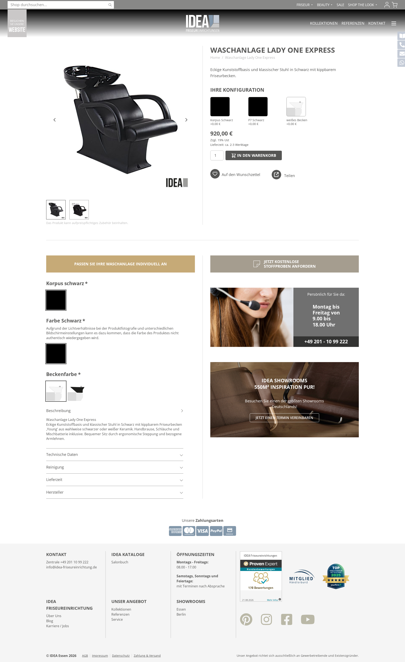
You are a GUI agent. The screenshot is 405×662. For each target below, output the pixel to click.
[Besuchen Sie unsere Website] (17, 23)
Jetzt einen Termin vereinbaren (284, 417)
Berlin (181, 614)
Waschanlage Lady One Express (250, 57)
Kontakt (376, 23)
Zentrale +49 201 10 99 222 (67, 562)
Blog (49, 621)
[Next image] (186, 120)
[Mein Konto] (387, 5)
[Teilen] (276, 174)
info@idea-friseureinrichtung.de (71, 567)
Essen (181, 609)
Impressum (100, 656)
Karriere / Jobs (57, 626)
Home (215, 57)
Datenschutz (121, 656)
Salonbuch (119, 562)
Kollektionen (324, 23)
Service (117, 619)
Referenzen (353, 23)
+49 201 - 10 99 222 (326, 341)
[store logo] (202, 23)
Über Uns (53, 616)
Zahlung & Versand (147, 656)
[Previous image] (54, 120)
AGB (85, 656)
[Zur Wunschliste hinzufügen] (215, 174)
